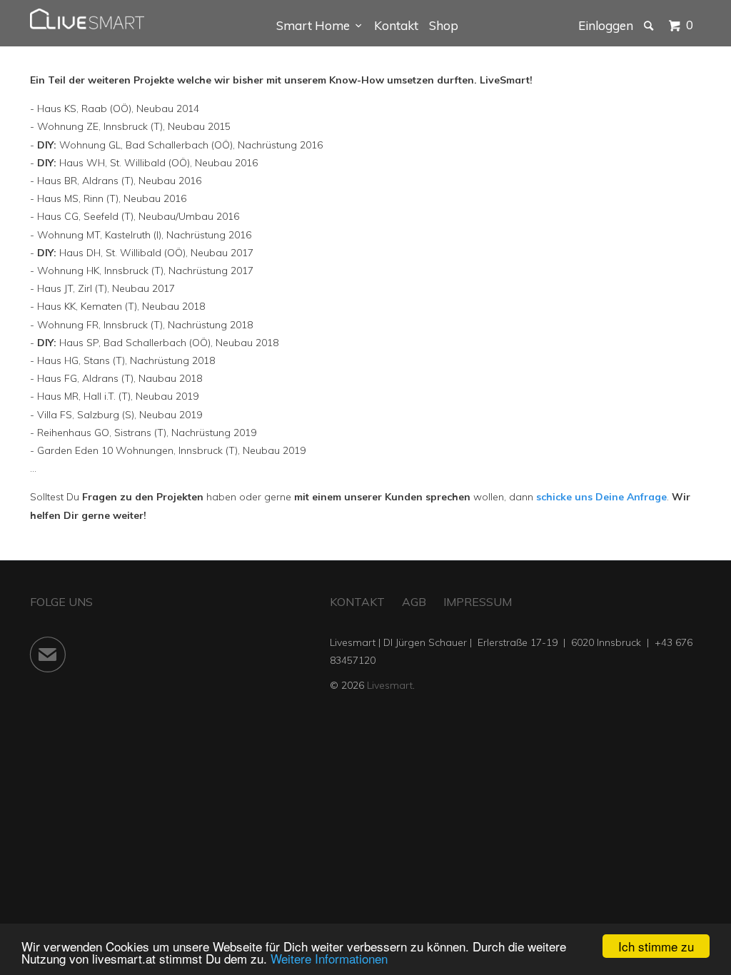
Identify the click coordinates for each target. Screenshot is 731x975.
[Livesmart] (87, 19)
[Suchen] (649, 25)
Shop (443, 25)
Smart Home (316, 25)
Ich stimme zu (656, 946)
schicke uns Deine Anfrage (601, 496)
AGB (414, 602)
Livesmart (390, 685)
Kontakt (396, 25)
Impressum (477, 602)
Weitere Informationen (329, 958)
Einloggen (605, 25)
